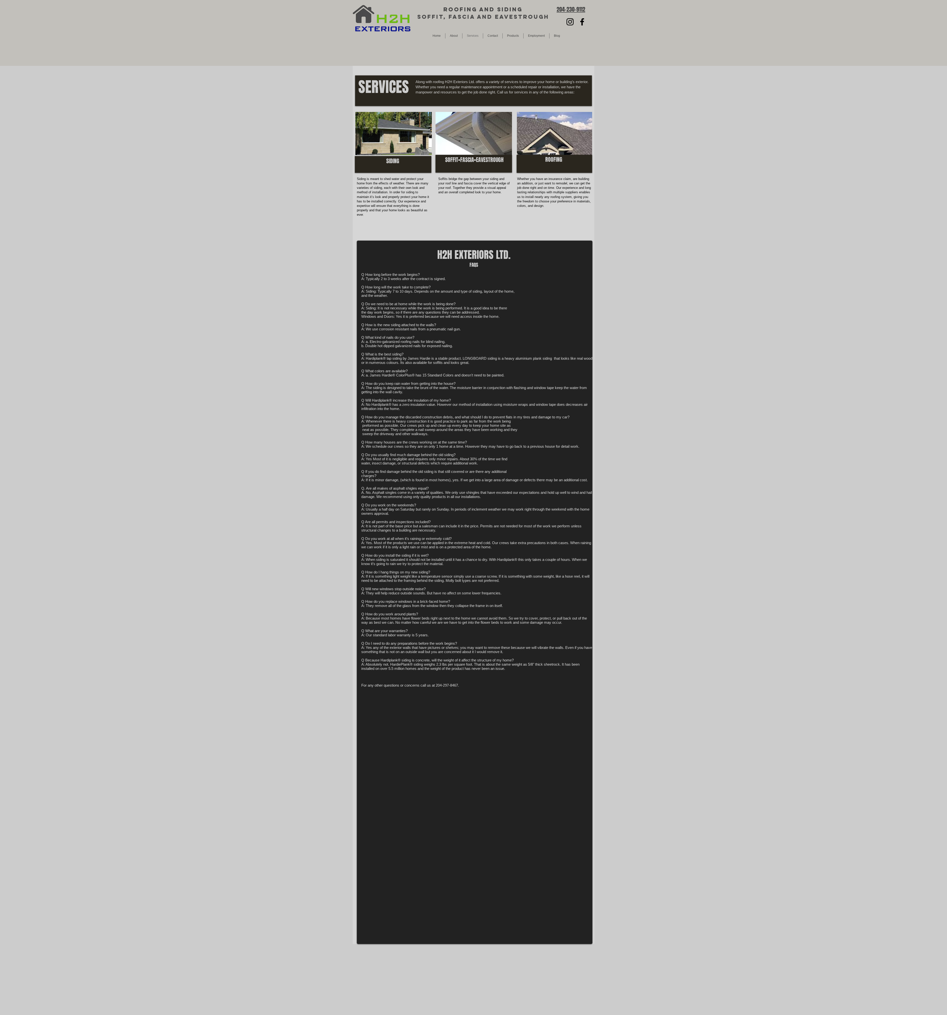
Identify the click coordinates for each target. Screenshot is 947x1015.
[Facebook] (582, 22)
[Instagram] (570, 22)
